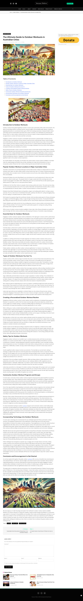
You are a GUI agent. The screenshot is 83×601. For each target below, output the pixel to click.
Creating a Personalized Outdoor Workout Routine (17, 88)
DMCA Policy (41, 9)
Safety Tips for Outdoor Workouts (14, 90)
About (29, 9)
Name (5, 558)
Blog (24, 9)
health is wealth (14, 523)
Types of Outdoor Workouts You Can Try (15, 86)
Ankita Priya (6, 42)
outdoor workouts (22, 523)
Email (22, 558)
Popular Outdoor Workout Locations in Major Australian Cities (20, 83)
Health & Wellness (7, 33)
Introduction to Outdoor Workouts (14, 82)
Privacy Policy (49, 9)
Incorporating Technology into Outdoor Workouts (17, 93)
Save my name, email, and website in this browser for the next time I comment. (22, 563)
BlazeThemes (48, 596)
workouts (30, 459)
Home (19, 9)
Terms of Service (58, 9)
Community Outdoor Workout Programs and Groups (18, 91)
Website (40, 558)
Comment (6, 544)
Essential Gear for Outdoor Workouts (14, 85)
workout (25, 405)
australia (8, 523)
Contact (34, 9)
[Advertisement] (41, 22)
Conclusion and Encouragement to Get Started (17, 95)
